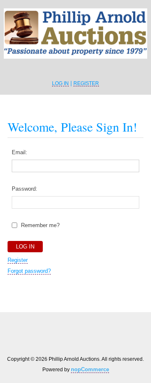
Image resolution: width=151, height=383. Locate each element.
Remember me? (40, 225)
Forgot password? (29, 271)
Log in (60, 83)
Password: (24, 189)
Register (86, 83)
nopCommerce (90, 369)
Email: (19, 152)
